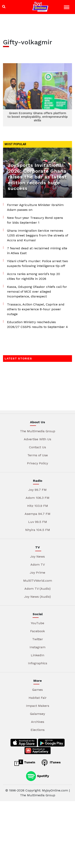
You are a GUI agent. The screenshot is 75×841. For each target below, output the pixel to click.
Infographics (37, 663)
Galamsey (37, 714)
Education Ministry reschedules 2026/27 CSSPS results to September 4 (37, 324)
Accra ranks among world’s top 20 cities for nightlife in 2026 (33, 276)
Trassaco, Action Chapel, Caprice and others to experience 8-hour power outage (35, 309)
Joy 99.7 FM (37, 490)
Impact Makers (37, 706)
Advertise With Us (37, 439)
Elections (38, 730)
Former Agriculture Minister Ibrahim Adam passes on (35, 207)
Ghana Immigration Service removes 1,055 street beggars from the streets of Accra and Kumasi (37, 235)
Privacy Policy (37, 463)
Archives (37, 722)
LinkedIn (37, 655)
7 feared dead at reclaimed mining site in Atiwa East (37, 250)
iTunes (55, 762)
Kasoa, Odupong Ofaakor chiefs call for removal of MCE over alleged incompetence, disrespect (37, 291)
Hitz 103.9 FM (37, 506)
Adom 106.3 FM (37, 498)
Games (37, 690)
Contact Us (37, 447)
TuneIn (29, 762)
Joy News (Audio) (37, 597)
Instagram (37, 647)
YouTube (37, 623)
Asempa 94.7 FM (37, 514)
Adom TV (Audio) (37, 588)
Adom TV (37, 564)
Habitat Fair (38, 698)
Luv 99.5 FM (37, 522)
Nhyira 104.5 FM (37, 530)
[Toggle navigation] (67, 8)
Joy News (37, 556)
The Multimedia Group (37, 431)
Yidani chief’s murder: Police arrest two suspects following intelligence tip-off (37, 263)
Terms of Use (37, 455)
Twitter (37, 639)
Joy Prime (37, 572)
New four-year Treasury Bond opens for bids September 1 (35, 220)
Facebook (37, 631)
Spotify (42, 776)
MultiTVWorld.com (37, 580)
